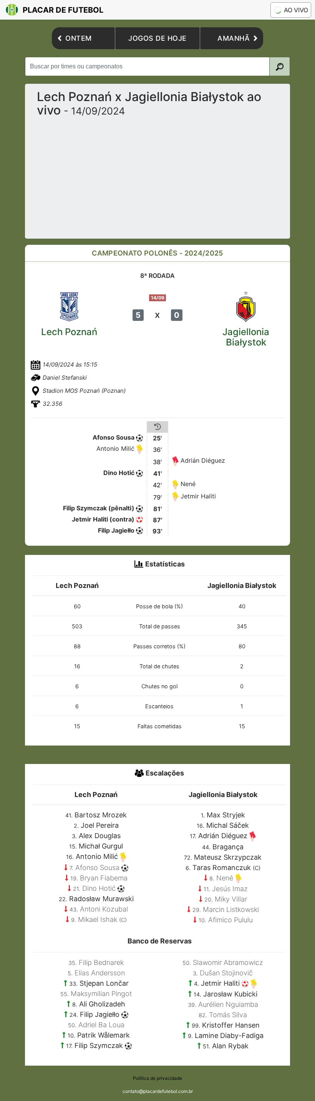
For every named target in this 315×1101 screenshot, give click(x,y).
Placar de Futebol (63, 10)
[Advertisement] (157, 175)
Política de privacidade (157, 1078)
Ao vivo (296, 10)
